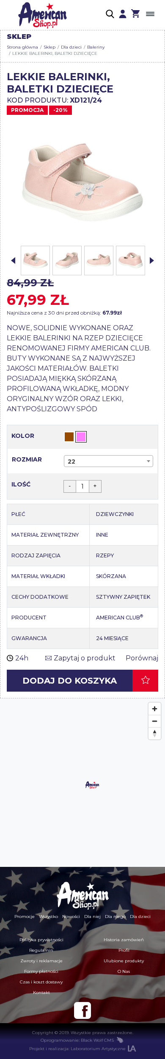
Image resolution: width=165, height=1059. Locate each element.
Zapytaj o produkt (85, 658)
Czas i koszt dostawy (41, 982)
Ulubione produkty (124, 961)
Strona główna (22, 47)
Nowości (71, 916)
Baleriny (95, 47)
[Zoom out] (154, 721)
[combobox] (108, 461)
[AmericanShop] (82, 896)
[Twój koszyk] (135, 14)
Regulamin (41, 950)
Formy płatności (41, 971)
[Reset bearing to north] (154, 733)
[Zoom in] (154, 709)
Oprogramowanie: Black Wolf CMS (77, 1040)
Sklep (49, 47)
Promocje (24, 916)
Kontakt (41, 992)
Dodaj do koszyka (69, 681)
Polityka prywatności (41, 939)
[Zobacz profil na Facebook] (82, 1010)
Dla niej (92, 916)
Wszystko (48, 916)
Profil (123, 950)
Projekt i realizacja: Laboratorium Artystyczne (77, 1048)
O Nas (124, 971)
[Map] (82, 782)
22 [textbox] (71, 461)
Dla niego (115, 916)
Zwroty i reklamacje (41, 961)
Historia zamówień (124, 939)
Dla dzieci (71, 47)
